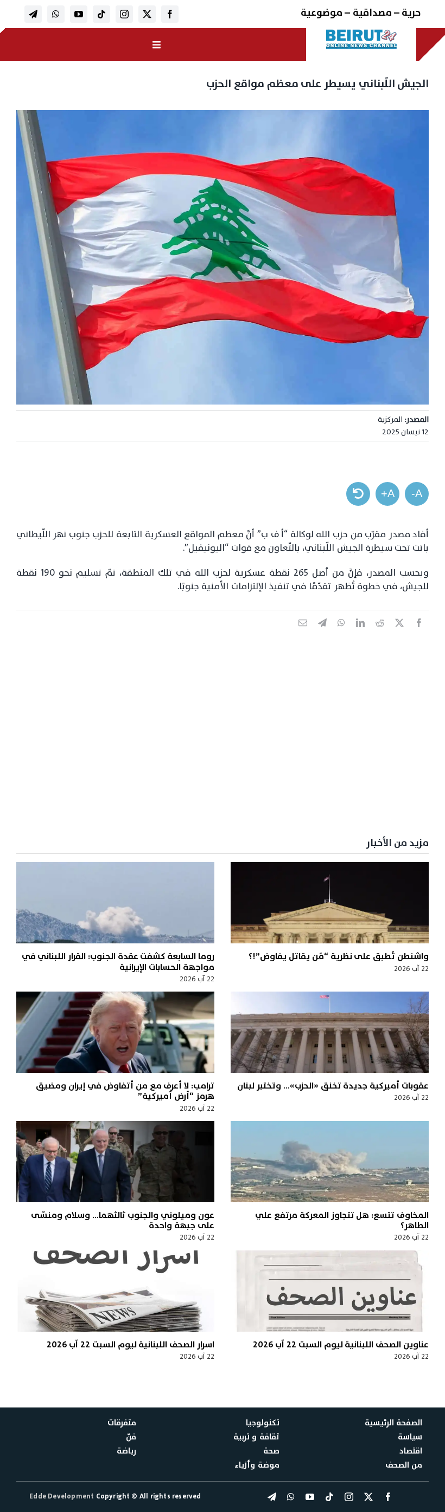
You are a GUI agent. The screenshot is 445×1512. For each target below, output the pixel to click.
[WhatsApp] (341, 635)
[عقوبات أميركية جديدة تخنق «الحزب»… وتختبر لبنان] (330, 1032)
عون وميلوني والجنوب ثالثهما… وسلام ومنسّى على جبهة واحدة (122, 1220)
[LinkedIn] (360, 635)
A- (416, 493)
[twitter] (147, 14)
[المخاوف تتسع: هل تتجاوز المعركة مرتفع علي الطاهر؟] (330, 1161)
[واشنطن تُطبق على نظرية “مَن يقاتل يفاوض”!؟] (330, 902)
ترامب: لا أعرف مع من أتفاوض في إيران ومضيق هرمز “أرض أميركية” (125, 1091)
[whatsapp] (56, 14)
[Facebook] (419, 635)
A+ (388, 493)
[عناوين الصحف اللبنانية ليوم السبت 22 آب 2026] (330, 1291)
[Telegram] (322, 635)
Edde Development (62, 1496)
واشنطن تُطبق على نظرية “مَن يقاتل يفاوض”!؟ (339, 956)
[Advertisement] (222, 746)
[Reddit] (380, 635)
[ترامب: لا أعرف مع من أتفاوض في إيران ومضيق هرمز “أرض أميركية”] (115, 1032)
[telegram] (33, 14)
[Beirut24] (361, 32)
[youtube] (78, 14)
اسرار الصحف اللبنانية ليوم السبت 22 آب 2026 (130, 1345)
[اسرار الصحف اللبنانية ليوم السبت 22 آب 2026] (115, 1291)
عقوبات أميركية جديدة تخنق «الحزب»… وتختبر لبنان (333, 1086)
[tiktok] (101, 14)
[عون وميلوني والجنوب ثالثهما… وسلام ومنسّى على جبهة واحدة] (115, 1161)
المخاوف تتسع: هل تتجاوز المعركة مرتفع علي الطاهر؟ (342, 1220)
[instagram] (124, 14)
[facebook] (170, 14)
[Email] (303, 635)
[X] (399, 635)
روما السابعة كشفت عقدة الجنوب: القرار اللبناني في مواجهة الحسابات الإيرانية (118, 961)
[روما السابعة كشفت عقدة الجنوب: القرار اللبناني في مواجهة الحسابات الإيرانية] (115, 902)
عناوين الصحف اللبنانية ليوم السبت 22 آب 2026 (341, 1345)
